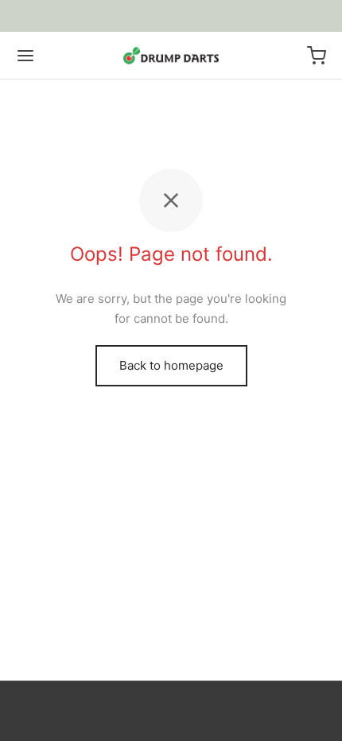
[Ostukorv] (316, 55)
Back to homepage (171, 365)
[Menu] (25, 55)
